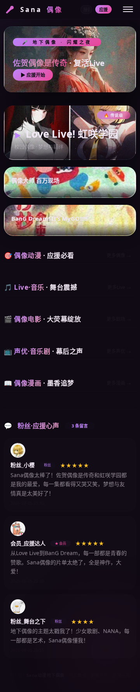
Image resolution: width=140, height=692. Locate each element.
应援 (103, 9)
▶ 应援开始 (33, 75)
